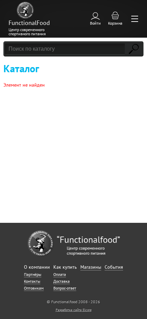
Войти (95, 23)
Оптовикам (34, 288)
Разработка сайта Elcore (74, 310)
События (114, 267)
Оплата (59, 274)
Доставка (61, 281)
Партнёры (32, 274)
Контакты (32, 281)
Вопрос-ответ (64, 288)
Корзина (115, 23)
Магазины (90, 267)
